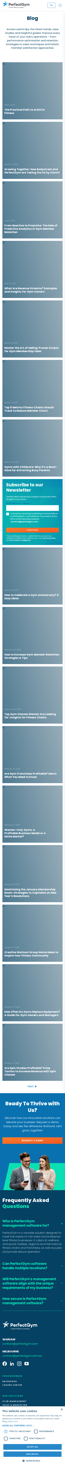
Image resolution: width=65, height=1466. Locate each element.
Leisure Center (12, 1385)
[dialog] (32, 1436)
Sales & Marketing (15, 1405)
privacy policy (49, 538)
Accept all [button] (32, 1447)
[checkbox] (7, 514)
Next (30, 1086)
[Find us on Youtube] (26, 1363)
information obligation (20, 540)
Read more (13, 1421)
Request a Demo (32, 1140)
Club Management (14, 1401)
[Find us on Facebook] (4, 1363)
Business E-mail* (18, 503)
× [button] (61, 1409)
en (51, 5)
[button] (32, 1425)
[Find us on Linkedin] (12, 1363)
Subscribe (32, 530)
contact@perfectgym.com (24, 521)
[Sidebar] (60, 5)
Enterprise (9, 1381)
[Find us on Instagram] (19, 1363)
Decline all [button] (32, 1454)
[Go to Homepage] (15, 5)
